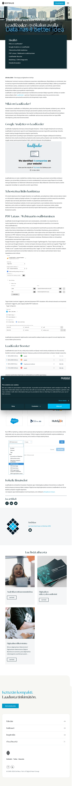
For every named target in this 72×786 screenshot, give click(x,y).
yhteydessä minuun (49, 492)
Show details (63, 400)
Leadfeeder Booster (15, 56)
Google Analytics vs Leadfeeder (19, 47)
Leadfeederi (20, 95)
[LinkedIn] (12, 767)
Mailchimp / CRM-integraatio (18, 60)
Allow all (59, 406)
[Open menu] (68, 3)
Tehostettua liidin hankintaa (18, 50)
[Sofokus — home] (14, 3)
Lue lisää (11, 597)
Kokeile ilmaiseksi (15, 63)
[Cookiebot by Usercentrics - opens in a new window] (62, 378)
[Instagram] (8, 767)
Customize (35, 406)
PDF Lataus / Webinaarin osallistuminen (22, 53)
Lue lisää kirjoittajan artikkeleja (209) (39, 526)
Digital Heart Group (32, 771)
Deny (13, 406)
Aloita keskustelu (10, 706)
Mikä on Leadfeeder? (16, 44)
